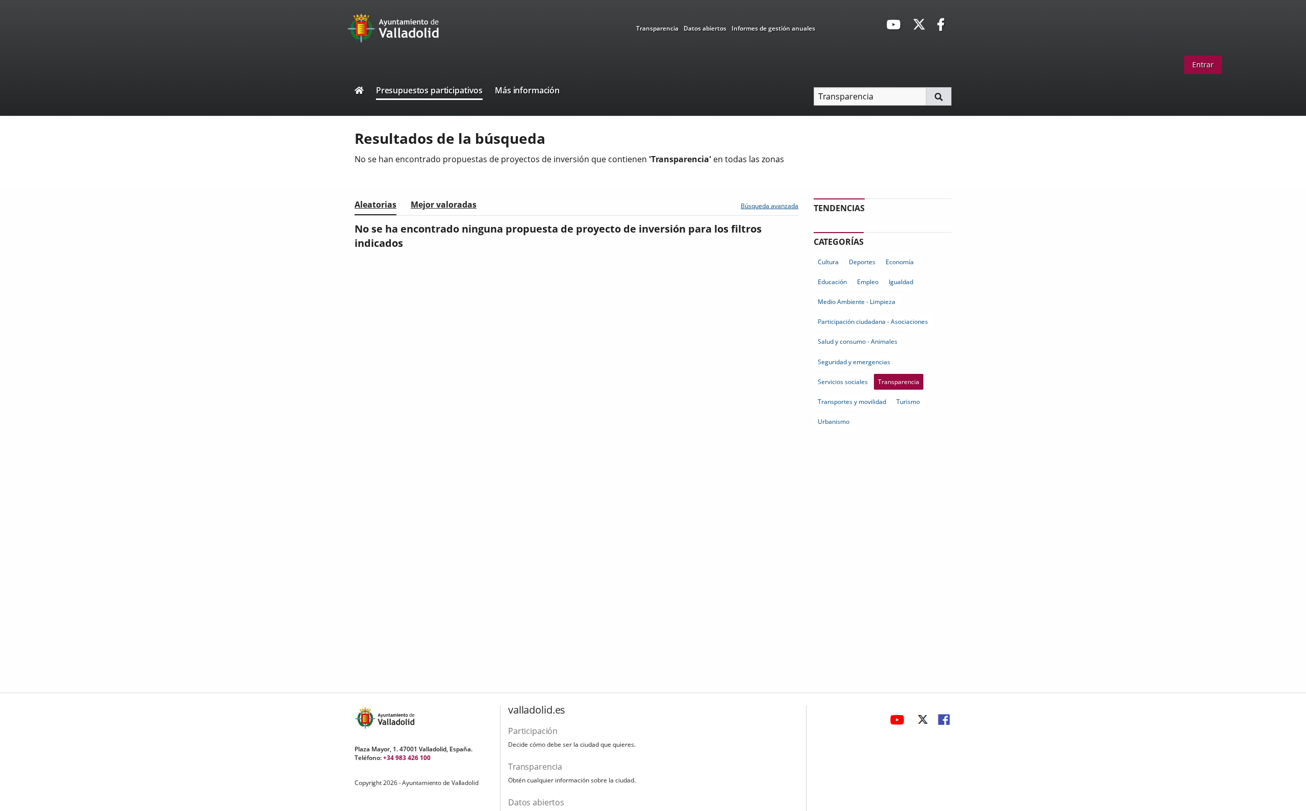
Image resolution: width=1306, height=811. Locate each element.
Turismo (908, 401)
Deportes (862, 262)
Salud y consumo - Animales (857, 341)
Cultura (828, 262)
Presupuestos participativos (429, 90)
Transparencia (657, 28)
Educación (832, 281)
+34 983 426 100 (407, 757)
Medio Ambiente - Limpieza (856, 301)
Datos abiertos (705, 28)
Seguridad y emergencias (854, 362)
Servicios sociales (843, 381)
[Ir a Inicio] (359, 91)
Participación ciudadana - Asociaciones (873, 321)
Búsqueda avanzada (769, 205)
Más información (527, 90)
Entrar (1203, 64)
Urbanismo (833, 421)
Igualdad (901, 281)
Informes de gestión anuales (773, 28)
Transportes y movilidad (852, 401)
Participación (533, 731)
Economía (900, 262)
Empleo (867, 281)
